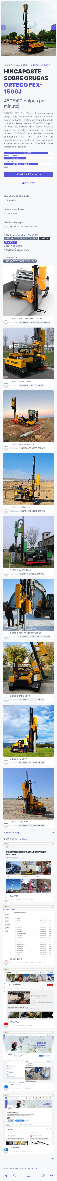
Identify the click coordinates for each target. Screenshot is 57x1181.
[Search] (12, 1175)
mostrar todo (10, 827)
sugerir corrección (29, 1163)
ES (51, 1175)
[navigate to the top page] (53, 827)
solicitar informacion (30, 168)
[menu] (28, 1175)
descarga (29, 177)
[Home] (5, 1175)
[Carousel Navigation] (28, 27)
